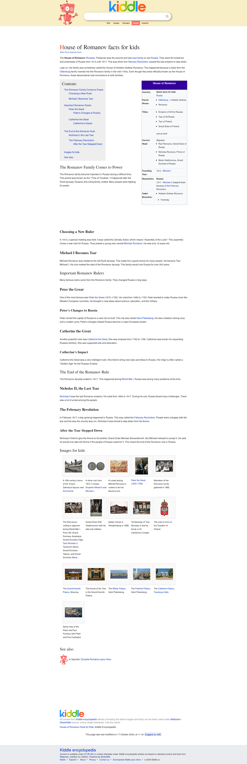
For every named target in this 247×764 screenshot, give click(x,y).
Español (145, 23)
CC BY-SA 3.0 (90, 754)
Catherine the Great (97, 339)
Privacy (92, 759)
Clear (161, 16)
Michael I (167, 170)
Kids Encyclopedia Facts (71, 52)
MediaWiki (105, 756)
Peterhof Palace (142, 588)
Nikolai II (98, 487)
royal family (138, 57)
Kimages (126, 23)
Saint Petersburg (145, 318)
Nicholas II (167, 182)
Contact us (104, 759)
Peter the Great (96, 297)
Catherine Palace (166, 588)
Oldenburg (65, 71)
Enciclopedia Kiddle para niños (127, 759)
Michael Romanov (133, 243)
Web (108, 23)
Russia (154, 57)
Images (116, 23)
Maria (74, 557)
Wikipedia (64, 756)
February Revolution (138, 61)
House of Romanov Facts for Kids (77, 727)
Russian (91, 57)
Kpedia (136, 23)
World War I (128, 379)
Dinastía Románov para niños (96, 659)
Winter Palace (119, 588)
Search (167, 16)
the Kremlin (68, 490)
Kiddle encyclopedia (86, 719)
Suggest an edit (153, 734)
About (82, 759)
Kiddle (62, 759)
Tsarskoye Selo (161, 591)
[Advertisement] (123, 34)
